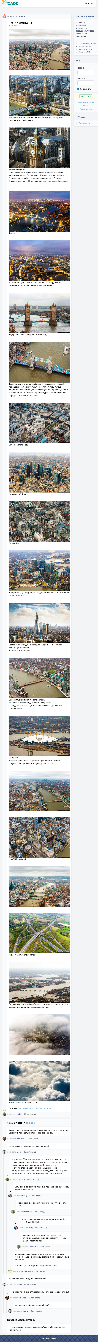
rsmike (19, 1114)
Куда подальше (17, 16)
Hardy (24, 1195)
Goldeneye (26, 1271)
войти (43, 1327)
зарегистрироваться (26, 1327)
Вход (90, 3)
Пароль (81, 78)
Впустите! (86, 96)
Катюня (20, 1138)
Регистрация (86, 109)
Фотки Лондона (20, 22)
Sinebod (22, 1298)
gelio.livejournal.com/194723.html (35, 1108)
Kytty (91, 46)
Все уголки (84, 123)
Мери (19, 1152)
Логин (80, 68)
